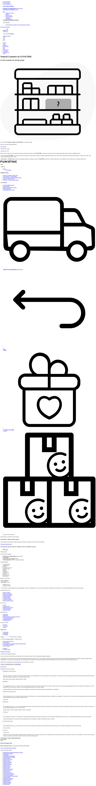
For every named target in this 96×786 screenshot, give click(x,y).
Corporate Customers (7, 599)
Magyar (9, 766)
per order (10, 9)
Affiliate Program (6, 620)
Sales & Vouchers (6, 597)
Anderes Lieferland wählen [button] (6, 750)
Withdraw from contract (5, 651)
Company (5, 648)
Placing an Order (6, 592)
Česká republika (14, 776)
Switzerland (11, 773)
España (8, 758)
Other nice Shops (6, 649)
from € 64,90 (13, 8)
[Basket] (49, 40)
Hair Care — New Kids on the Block (11, 180)
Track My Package (7, 608)
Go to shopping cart (7, 4)
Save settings (3, 738)
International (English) (18, 752)
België (8, 780)
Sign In (4, 605)
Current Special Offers (7, 619)
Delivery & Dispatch (7, 593)
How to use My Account (8, 600)
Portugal (9, 782)
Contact (4, 627)
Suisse (8, 771)
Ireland (8, 777)
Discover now (3, 146)
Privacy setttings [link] (6, 646)
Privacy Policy (6, 642)
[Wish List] (4, 38)
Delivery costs (9, 15)
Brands (4, 169)
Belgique (10, 779)
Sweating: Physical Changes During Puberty (12, 177)
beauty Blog (5, 614)
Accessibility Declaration (8, 644)
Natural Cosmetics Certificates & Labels (11, 616)
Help (4, 11)
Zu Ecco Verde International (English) (8, 748)
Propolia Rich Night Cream (8, 189)
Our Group (5, 625)
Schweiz (9, 770)
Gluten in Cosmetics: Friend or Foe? (10, 175)
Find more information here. (6, 544)
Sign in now (5, 31)
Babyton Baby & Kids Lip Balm (10, 187)
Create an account (7, 36)
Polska (8, 765)
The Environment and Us (8, 617)
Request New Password (8, 607)
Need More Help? (7, 598)
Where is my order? (10, 13)
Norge (8, 784)
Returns (7, 14)
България (11, 769)
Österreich (11, 753)
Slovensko (11, 774)
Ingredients (5, 615)
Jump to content (6, 2)
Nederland (11, 778)
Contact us (8, 17)
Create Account (6, 606)
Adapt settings (17, 664)
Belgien (9, 783)
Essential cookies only (9, 664)
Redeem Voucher (6, 609)
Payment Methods (7, 596)
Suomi (8, 767)
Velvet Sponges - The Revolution (10, 176)
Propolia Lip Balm (7, 188)
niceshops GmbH (10, 639)
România (10, 761)
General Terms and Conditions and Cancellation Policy (14, 643)
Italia (7, 754)
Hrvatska (10, 764)
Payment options (9, 16)
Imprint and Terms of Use (8, 641)
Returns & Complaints (7, 594)
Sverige (9, 763)
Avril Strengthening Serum (8, 185)
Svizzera (9, 772)
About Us (5, 624)
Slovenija (10, 759)
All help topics (9, 18)
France (8, 760)
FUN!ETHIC (8, 170)
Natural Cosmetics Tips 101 (9, 178)
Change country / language (16, 636)
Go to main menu (6, 1)
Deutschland (12, 756)
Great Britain (12, 757)
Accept (2, 664)
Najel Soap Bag (6, 186)
